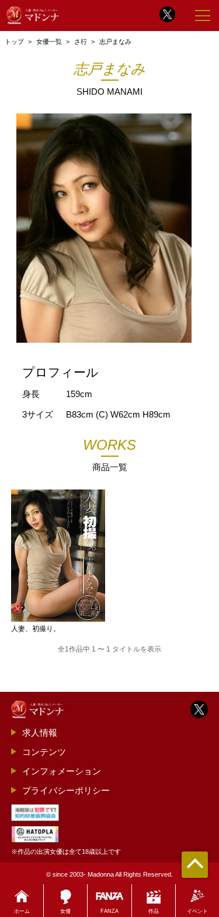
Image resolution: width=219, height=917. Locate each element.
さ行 (80, 41)
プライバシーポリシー (66, 790)
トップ (14, 41)
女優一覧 (49, 41)
